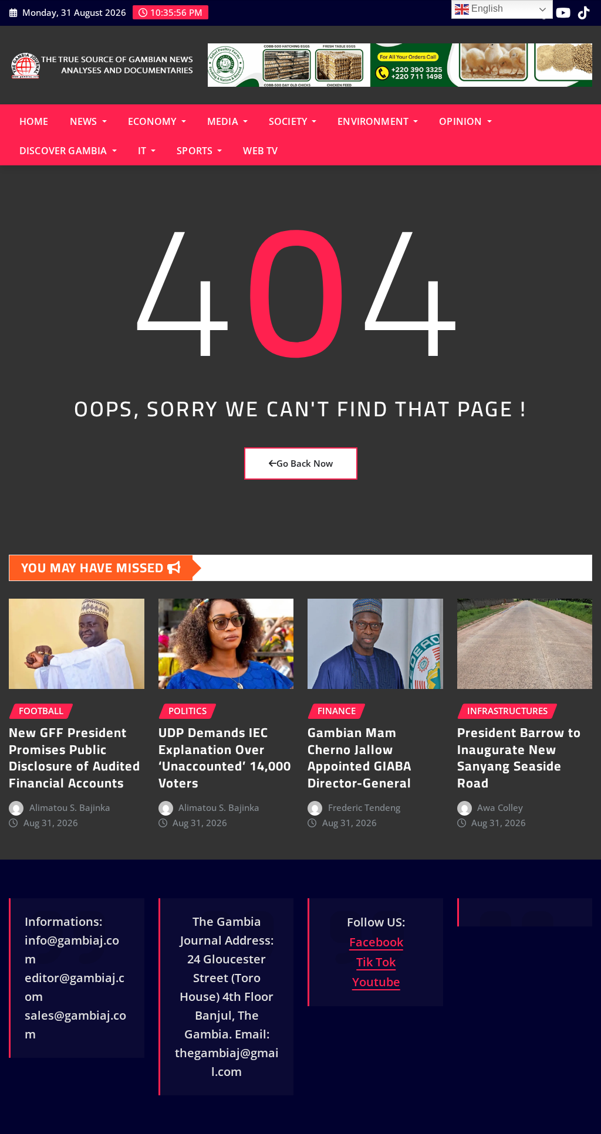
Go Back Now (304, 463)
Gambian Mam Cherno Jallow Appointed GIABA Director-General (359, 757)
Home (34, 121)
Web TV (260, 150)
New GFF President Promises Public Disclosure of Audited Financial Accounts (74, 757)
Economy (153, 121)
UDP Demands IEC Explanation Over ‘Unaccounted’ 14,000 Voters (224, 757)
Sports (196, 150)
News (85, 121)
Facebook (376, 942)
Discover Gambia (64, 150)
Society (289, 121)
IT (143, 150)
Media (224, 121)
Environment (374, 121)
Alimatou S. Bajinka (69, 807)
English (486, 8)
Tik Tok (376, 962)
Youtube (376, 982)
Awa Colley (500, 807)
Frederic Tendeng (364, 807)
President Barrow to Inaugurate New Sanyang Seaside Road (519, 757)
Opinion (461, 121)
